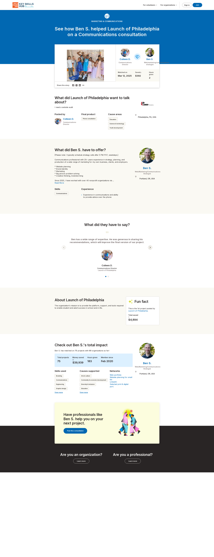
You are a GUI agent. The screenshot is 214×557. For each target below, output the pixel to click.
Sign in (186, 5)
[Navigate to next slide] (150, 247)
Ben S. (149, 59)
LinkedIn (113, 382)
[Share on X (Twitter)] (77, 85)
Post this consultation (75, 431)
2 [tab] (108, 276)
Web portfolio (115, 375)
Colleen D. (125, 59)
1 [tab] (106, 276)
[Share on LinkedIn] (80, 85)
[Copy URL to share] (83, 85)
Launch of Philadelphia (138, 311)
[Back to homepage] (23, 5)
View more (59, 392)
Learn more (81, 461)
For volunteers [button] (150, 5)
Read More (59, 183)
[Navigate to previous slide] (64, 247)
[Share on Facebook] (73, 85)
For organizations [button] (168, 5)
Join (197, 5)
